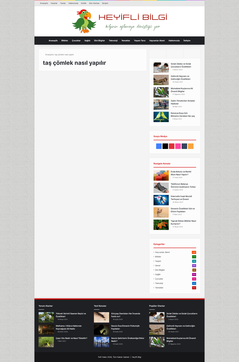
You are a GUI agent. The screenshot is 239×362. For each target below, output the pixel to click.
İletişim (105, 3)
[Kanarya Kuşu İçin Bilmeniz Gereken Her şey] (161, 117)
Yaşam (158, 261)
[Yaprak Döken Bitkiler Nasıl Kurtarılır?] (161, 225)
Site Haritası (94, 3)
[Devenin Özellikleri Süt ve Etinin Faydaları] (161, 212)
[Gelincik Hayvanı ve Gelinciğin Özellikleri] (161, 80)
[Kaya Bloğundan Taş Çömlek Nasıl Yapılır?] (64, 116)
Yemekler (125, 40)
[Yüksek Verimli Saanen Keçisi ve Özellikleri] (46, 317)
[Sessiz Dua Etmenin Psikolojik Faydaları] (101, 329)
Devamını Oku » (53, 152)
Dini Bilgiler (99, 40)
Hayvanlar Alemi (157, 40)
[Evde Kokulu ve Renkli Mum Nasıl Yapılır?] (161, 175)
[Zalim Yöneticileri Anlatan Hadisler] (161, 104)
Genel (157, 265)
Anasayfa (44, 3)
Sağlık (87, 40)
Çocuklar (76, 40)
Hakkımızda (73, 3)
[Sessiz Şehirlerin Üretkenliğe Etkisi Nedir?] (101, 342)
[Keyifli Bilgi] (119, 21)
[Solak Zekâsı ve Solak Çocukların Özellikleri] (161, 67)
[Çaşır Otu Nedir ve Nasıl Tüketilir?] (46, 342)
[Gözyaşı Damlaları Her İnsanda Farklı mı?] (101, 317)
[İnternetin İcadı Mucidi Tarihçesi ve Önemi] (161, 200)
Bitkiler (64, 40)
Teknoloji (113, 40)
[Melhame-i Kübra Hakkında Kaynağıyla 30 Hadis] (46, 329)
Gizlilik (83, 3)
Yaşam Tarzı (140, 40)
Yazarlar (54, 3)
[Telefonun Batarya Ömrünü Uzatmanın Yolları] (161, 188)
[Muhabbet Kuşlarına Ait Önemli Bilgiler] (161, 92)
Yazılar (63, 3)
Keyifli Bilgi (136, 357)
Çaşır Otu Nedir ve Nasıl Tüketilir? (71, 338)
